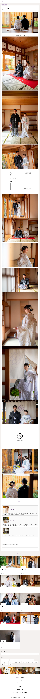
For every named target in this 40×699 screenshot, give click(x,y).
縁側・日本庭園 (12, 520)
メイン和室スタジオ (13, 509)
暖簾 (23, 662)
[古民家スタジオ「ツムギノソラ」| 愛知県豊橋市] (5, 1)
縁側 (4, 4)
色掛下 (10, 664)
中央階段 (15, 662)
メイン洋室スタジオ (4, 662)
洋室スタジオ (28, 662)
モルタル (11, 662)
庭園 (19, 662)
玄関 (10, 544)
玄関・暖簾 (3, 585)
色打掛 (6, 664)
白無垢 (14, 544)
